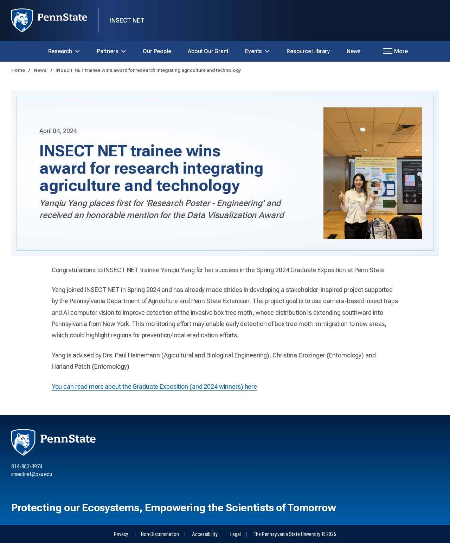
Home (18, 70)
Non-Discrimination (160, 534)
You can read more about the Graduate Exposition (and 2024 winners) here (154, 386)
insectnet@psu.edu (31, 474)
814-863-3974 (27, 466)
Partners (107, 51)
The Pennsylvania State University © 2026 (295, 534)
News (354, 51)
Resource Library (308, 51)
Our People (157, 51)
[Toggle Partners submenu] (123, 51)
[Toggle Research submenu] (77, 51)
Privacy (121, 534)
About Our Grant (208, 51)
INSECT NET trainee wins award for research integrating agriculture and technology (148, 70)
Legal (235, 534)
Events (253, 51)
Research (60, 51)
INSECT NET (127, 20)
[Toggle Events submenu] (267, 51)
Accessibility (204, 534)
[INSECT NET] (54, 20)
